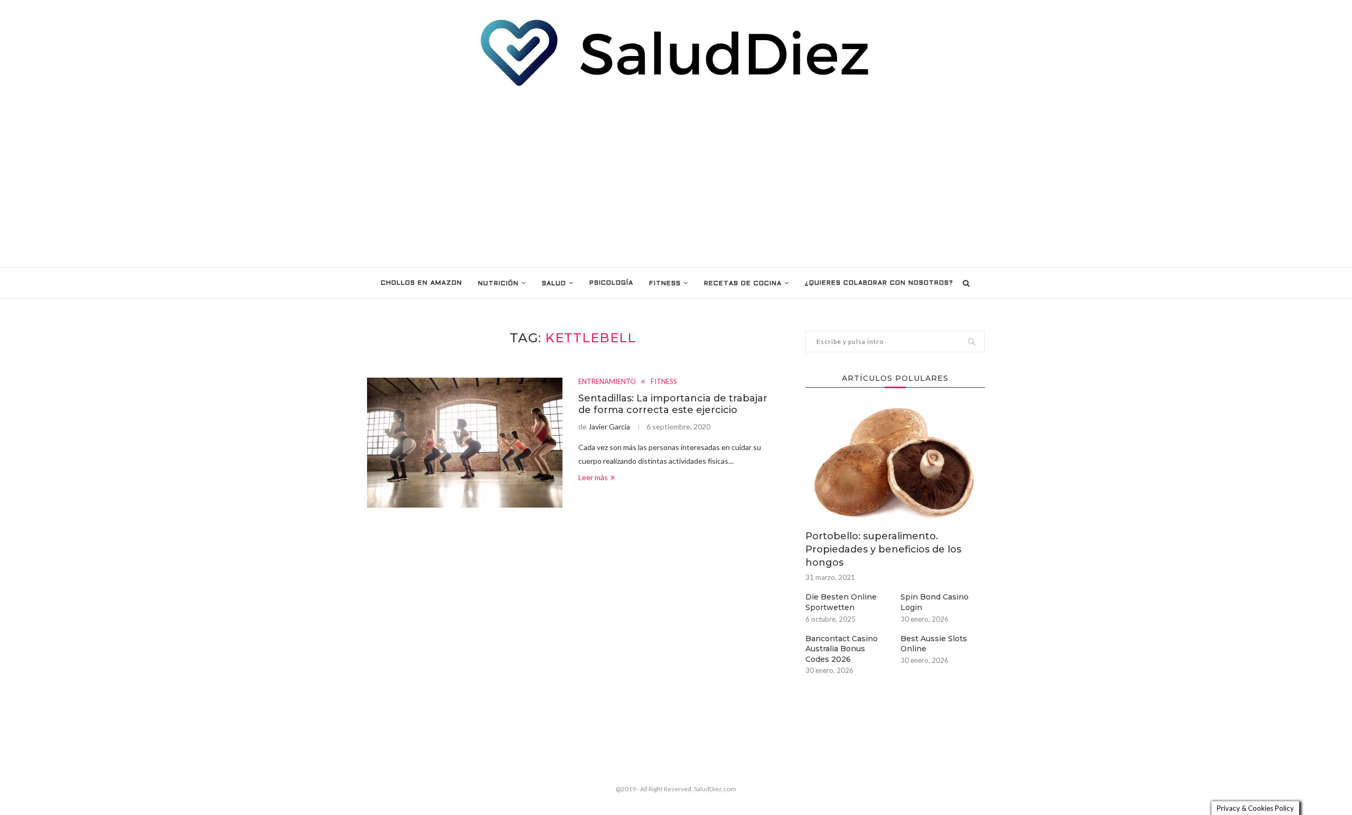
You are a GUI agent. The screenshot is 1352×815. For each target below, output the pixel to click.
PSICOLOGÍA (611, 283)
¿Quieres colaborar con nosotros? (879, 283)
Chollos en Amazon (421, 283)
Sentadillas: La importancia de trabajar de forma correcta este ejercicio (672, 404)
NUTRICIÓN (498, 283)
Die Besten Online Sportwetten (841, 602)
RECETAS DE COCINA (743, 283)
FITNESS (665, 283)
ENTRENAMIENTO (607, 382)
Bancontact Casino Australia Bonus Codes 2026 (841, 649)
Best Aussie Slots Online (933, 644)
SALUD (554, 283)
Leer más (593, 477)
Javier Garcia (609, 426)
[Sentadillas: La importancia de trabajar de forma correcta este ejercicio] (464, 443)
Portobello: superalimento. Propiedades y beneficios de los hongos (883, 549)
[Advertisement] (676, 177)
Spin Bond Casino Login (934, 602)
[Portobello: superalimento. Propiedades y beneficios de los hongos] (895, 463)
